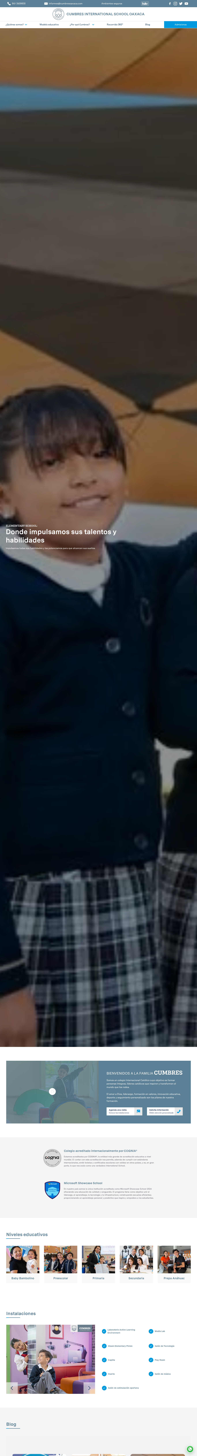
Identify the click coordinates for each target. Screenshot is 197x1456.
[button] (16, 24)
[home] (58, 14)
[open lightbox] (52, 1092)
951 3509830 (19, 4)
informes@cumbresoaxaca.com (65, 4)
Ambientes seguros (111, 4)
